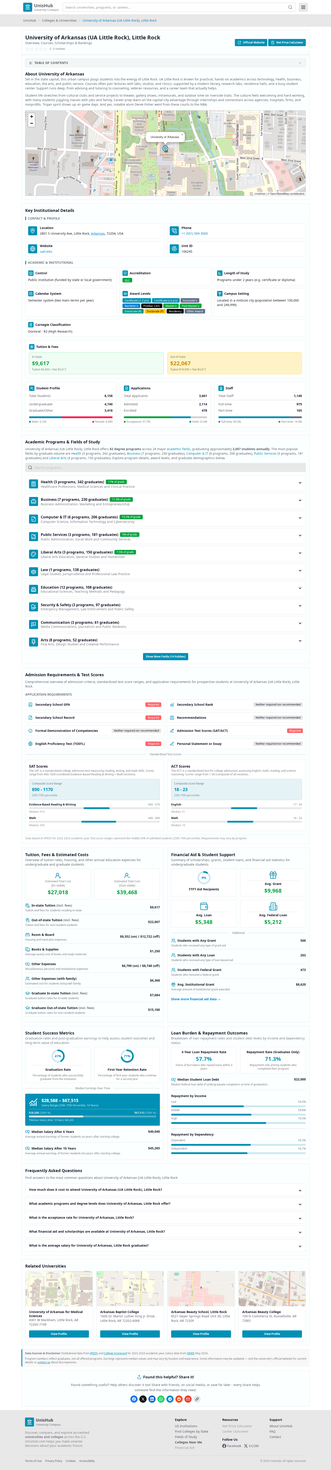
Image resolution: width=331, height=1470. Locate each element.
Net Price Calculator (289, 42)
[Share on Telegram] (170, 1399)
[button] (165, 149)
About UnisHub (281, 1426)
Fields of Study (186, 1437)
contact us (43, 1362)
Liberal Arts (58, 458)
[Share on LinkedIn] (152, 1399)
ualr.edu (46, 251)
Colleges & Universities (59, 20)
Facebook (234, 1446)
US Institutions (186, 1426)
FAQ (273, 1431)
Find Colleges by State (191, 1431)
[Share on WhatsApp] (161, 1399)
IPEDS (94, 1353)
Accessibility (87, 1461)
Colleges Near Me (188, 1442)
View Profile (59, 1334)
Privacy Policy (53, 1461)
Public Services (265, 453)
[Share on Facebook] (134, 1399)
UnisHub (29, 20)
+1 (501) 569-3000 (194, 233)
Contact (275, 1437)
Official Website (254, 42)
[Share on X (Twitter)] (143, 1399)
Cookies (71, 1461)
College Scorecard (115, 1353)
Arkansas (98, 233)
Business (134, 453)
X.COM (254, 1446)
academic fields (178, 449)
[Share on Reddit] (179, 1399)
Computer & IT (197, 453)
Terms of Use (33, 1461)
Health (76, 453)
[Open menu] (303, 7)
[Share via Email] (188, 1399)
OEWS (191, 1353)
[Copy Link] (197, 1399)
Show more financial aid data (194, 999)
